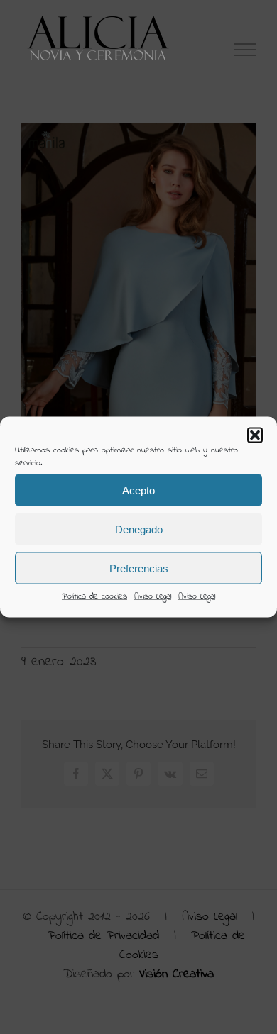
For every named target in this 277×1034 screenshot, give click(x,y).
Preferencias (138, 568)
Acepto (138, 490)
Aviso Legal (152, 596)
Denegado (139, 529)
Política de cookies (94, 596)
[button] (255, 435)
